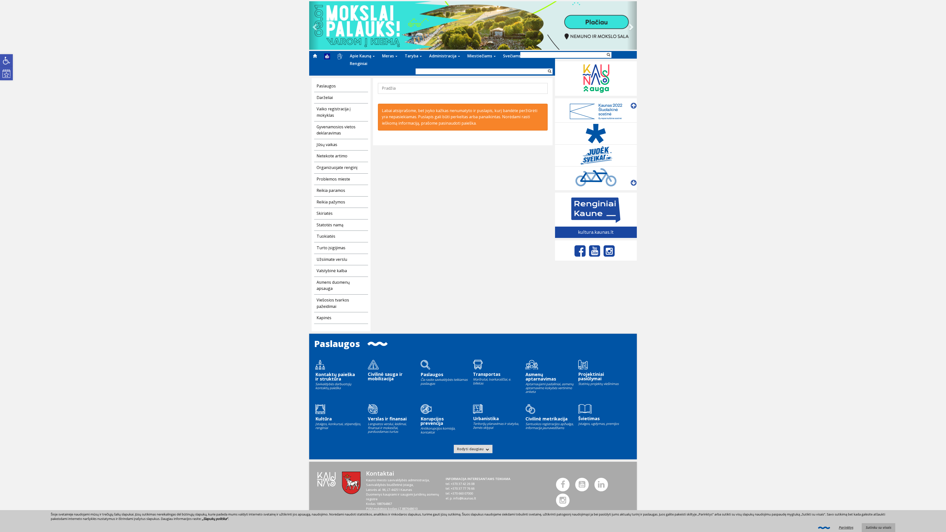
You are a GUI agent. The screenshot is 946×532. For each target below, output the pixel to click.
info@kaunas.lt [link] (464, 498)
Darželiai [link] (325, 97)
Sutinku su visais (878, 527)
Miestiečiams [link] (480, 56)
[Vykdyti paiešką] (550, 71)
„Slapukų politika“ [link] (215, 518)
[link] (6, 60)
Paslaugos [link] (326, 86)
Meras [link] (388, 56)
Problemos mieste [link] (333, 179)
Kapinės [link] (324, 317)
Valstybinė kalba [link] (332, 270)
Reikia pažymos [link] (331, 202)
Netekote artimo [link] (332, 156)
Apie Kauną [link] (361, 56)
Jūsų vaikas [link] (327, 144)
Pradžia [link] (389, 88)
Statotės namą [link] (330, 225)
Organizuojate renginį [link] (337, 167)
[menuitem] (315, 56)
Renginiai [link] (358, 63)
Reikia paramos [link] (331, 190)
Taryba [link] (412, 56)
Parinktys (846, 527)
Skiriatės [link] (325, 213)
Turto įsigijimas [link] (331, 247)
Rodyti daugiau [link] (471, 449)
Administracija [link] (443, 56)
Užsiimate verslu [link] (332, 259)
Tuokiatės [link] (326, 236)
